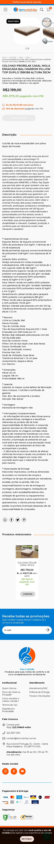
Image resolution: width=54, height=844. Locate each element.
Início (4, 57)
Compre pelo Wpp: (18, 726)
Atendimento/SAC (38, 688)
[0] (48, 10)
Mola (21, 57)
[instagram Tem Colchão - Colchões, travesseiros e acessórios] (5, 771)
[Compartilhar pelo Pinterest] (24, 521)
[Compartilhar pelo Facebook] (11, 521)
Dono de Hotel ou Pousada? (11, 693)
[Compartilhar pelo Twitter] (18, 521)
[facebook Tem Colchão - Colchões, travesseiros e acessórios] (14, 771)
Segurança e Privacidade (8, 710)
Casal (28, 57)
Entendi (27, 839)
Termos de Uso (9, 705)
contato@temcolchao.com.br (21, 738)
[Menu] (5, 9)
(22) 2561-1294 (13, 733)
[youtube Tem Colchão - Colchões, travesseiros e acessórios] (22, 771)
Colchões (12, 57)
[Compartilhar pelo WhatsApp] (5, 520)
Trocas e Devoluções (39, 696)
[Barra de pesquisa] (42, 10)
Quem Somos (9, 688)
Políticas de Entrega (39, 692)
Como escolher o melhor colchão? (10, 699)
